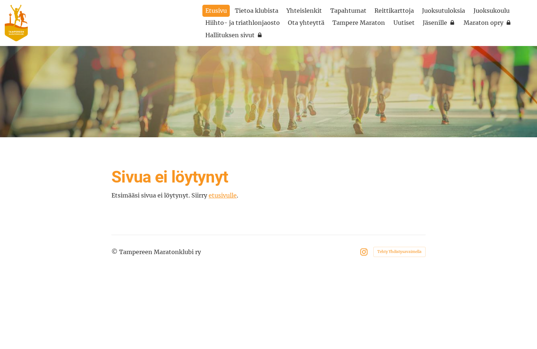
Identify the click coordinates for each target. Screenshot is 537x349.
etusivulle (223, 195)
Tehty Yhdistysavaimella (399, 251)
